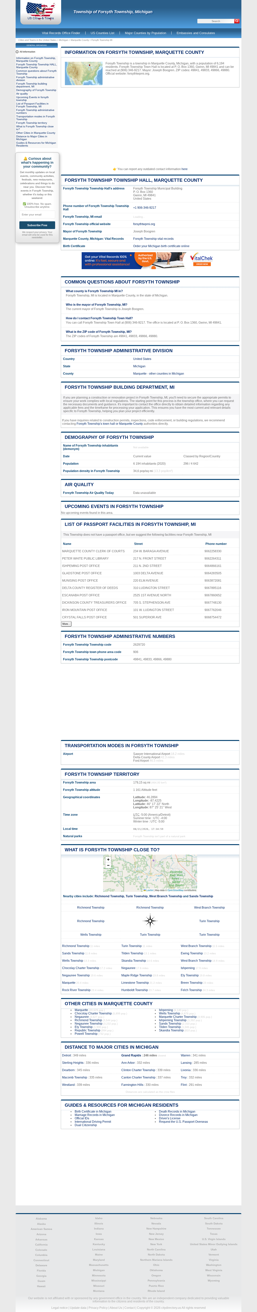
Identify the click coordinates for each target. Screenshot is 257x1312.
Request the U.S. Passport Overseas (183, 1121)
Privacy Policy (98, 1307)
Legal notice (59, 1307)
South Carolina (213, 1218)
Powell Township (86, 1033)
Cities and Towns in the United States (37, 40)
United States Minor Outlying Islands (213, 1244)
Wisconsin (214, 1275)
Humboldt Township (134, 990)
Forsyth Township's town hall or (98, 423)
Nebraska (156, 1218)
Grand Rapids (131, 1055)
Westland (68, 1084)
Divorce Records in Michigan (178, 1114)
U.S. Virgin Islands (214, 1239)
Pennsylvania (156, 1280)
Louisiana (98, 1249)
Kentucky (99, 1244)
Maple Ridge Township (136, 975)
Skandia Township (133, 960)
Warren (185, 1055)
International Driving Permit (93, 1121)
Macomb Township (74, 1077)
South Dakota (214, 1223)
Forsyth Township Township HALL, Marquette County (134, 180)
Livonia (186, 1070)
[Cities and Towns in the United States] (40, 19)
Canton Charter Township (138, 1077)
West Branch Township (165, 896)
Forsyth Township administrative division (119, 350)
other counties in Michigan (166, 373)
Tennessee (214, 1228)
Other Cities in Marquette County (109, 1003)
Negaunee (128, 968)
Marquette (140, 373)
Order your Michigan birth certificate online (161, 246)
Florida (41, 1270)
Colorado (41, 1249)
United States (142, 358)
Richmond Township (109, 896)
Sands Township (201, 896)
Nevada (156, 1223)
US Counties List (102, 33)
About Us (116, 1307)
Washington (213, 1264)
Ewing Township (192, 953)
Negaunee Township (76, 975)
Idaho (99, 1218)
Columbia (41, 1254)
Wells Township (90, 934)
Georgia (41, 1275)
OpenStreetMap (175, 890)
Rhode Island (156, 1290)
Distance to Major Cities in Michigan (111, 1047)
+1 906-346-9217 (144, 207)
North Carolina (156, 1249)
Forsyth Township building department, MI (120, 387)
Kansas (99, 1239)
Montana (98, 1290)
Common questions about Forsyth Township (122, 281)
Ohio (156, 1264)
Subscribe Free (37, 225)
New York (156, 1244)
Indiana (99, 1228)
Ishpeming (188, 968)
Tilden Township (132, 953)
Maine (99, 1254)
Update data (78, 1307)
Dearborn (68, 1070)
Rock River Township (76, 990)
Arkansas (41, 1239)
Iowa (99, 1233)
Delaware (41, 1265)
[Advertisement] (150, 125)
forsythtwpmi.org (138, 73)
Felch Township (191, 990)
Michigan (63, 40)
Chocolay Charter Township (80, 968)
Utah (214, 1249)
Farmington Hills (132, 1084)
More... (66, 623)
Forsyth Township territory (102, 774)
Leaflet (149, 890)
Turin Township (137, 896)
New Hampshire (156, 1228)
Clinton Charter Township (138, 1070)
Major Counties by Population (145, 33)
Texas (213, 1233)
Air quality (79, 484)
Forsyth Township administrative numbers (120, 636)
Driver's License (169, 1118)
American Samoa (41, 1228)
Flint (184, 1084)
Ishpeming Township (172, 1020)
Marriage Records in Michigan (95, 1114)
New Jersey (156, 1233)
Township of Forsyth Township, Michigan (112, 11)
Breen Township (191, 982)
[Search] (237, 21)
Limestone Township (135, 982)
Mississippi (98, 1280)
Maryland (99, 1259)
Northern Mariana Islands (156, 1259)
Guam (41, 1280)
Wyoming (214, 1280)
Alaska (41, 1223)
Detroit (66, 1055)
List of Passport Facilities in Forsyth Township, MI (130, 524)
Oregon (156, 1275)
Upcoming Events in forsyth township (114, 506)
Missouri (98, 1285)
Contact (129, 1307)
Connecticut (41, 1260)
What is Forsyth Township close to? (112, 849)
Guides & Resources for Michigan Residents (121, 1105)
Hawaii (41, 1286)
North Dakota (156, 1254)
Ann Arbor (128, 1062)
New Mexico (156, 1239)
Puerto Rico (156, 1285)
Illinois (98, 1223)
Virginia (214, 1259)
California (41, 1244)
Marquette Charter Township (178, 1016)
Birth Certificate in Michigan (93, 1111)
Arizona (41, 1234)
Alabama (41, 1218)
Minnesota (99, 1275)
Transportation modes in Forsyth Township (122, 745)
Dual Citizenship (86, 1125)
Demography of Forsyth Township (109, 437)
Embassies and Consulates (196, 33)
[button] (108, 860)
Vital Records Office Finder (61, 33)
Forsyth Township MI (101, 40)
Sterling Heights (73, 1062)
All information (27, 51)
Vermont (213, 1254)
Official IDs (82, 1118)
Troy (184, 1077)
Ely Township (190, 975)
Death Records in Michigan (177, 1111)
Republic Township (87, 1030)
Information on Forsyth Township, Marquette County (134, 52)
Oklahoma (156, 1270)
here (185, 169)
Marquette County (80, 40)
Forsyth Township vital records (153, 238)
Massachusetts (99, 1264)
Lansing (186, 1062)
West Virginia (213, 1270)
